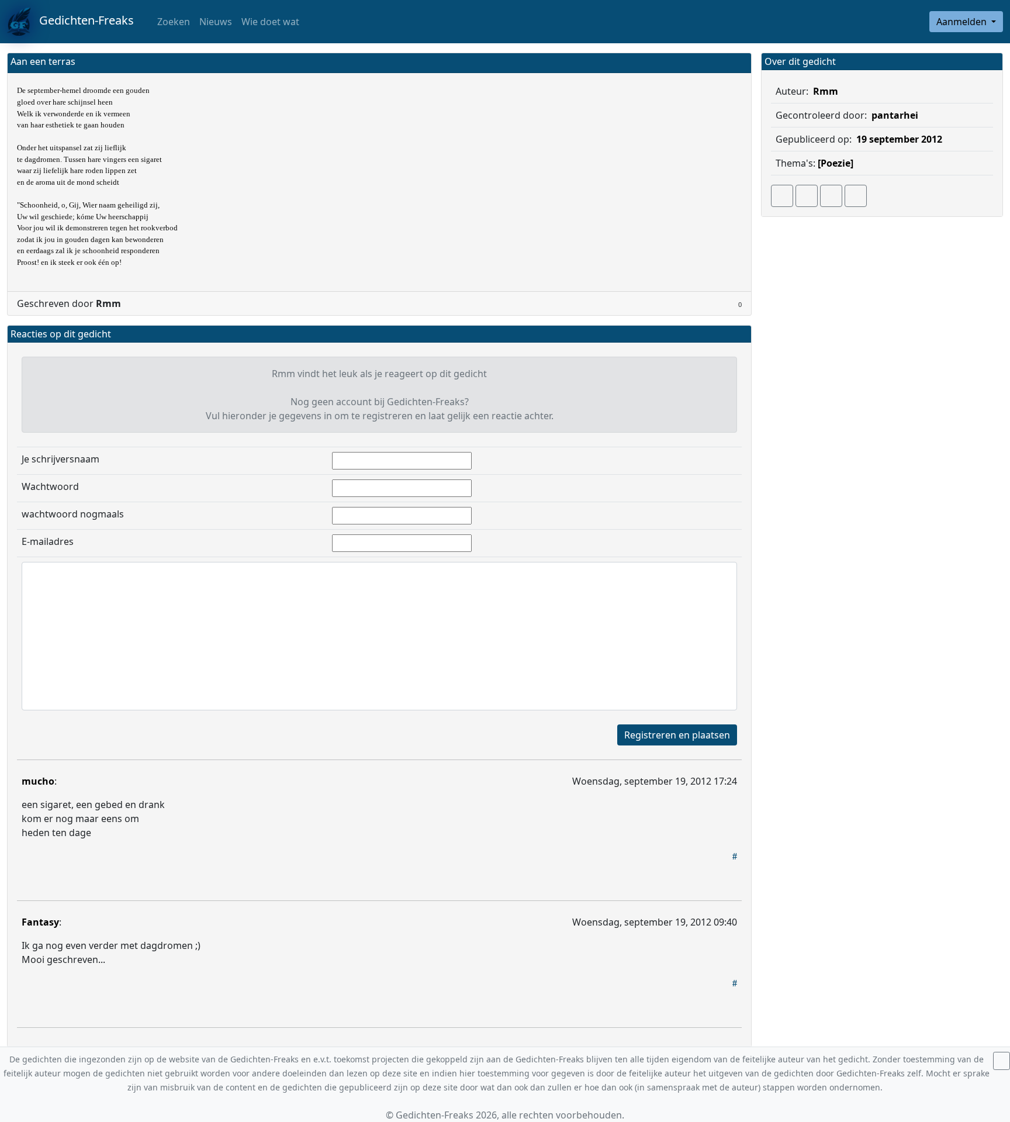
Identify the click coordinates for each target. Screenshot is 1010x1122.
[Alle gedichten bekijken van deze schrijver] (831, 196)
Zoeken (172, 21)
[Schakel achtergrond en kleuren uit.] (737, 62)
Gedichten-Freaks (82, 20)
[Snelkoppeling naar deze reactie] (734, 856)
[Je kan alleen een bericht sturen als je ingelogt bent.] (855, 195)
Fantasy (40, 922)
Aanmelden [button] (962, 21)
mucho (38, 781)
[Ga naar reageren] (806, 196)
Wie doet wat (270, 21)
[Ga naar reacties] (782, 196)
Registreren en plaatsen (677, 735)
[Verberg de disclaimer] (1001, 1061)
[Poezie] (835, 163)
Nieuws (215, 21)
